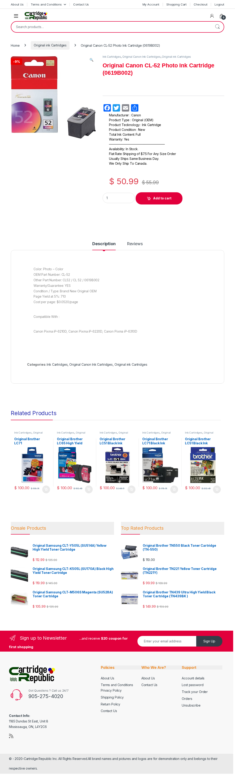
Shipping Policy (112, 697)
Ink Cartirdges (23, 432)
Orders (187, 699)
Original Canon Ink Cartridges (141, 56)
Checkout (200, 4)
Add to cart (162, 198)
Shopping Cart (176, 4)
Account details (193, 678)
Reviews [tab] (135, 244)
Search (217, 27)
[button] (91, 60)
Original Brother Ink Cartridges (28, 434)
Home (15, 45)
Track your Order (195, 692)
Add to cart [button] (46, 489)
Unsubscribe (191, 705)
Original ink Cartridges (50, 45)
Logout (219, 4)
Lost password (192, 685)
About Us (17, 4)
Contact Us (81, 4)
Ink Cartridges (112, 56)
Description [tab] (103, 244)
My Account (151, 4)
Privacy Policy (111, 690)
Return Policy (110, 704)
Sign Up (209, 641)
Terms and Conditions (46, 4)
